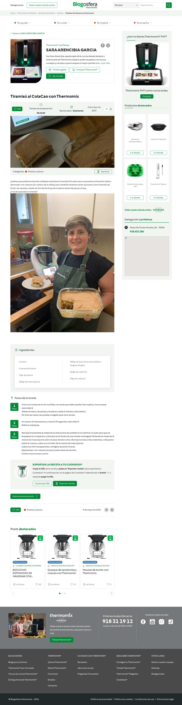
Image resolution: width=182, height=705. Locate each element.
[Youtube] (152, 622)
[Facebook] (143, 622)
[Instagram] (162, 622)
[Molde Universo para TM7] (135, 170)
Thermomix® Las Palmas (26, 13)
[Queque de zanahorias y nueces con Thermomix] (62, 549)
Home (12, 13)
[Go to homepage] (85, 5)
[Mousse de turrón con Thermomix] (97, 549)
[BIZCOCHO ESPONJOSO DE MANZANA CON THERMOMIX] (27, 549)
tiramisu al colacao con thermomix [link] (80, 13)
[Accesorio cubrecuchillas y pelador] (135, 125)
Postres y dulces (20, 562)
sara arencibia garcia (46, 13)
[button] (126, 5)
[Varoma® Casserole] (158, 125)
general (60, 13)
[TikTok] (171, 622)
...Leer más (105, 63)
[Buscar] (169, 5)
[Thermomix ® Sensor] (158, 170)
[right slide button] (111, 593)
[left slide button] (13, 593)
